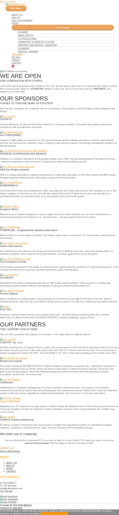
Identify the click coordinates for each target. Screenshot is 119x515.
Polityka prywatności (57, 513)
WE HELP (16, 57)
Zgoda (43, 513)
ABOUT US (17, 15)
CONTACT (17, 63)
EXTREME (23, 32)
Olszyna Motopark (10, 401)
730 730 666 (6, 491)
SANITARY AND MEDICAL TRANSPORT (37, 45)
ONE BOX (17, 508)
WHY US (16, 17)
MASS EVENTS (25, 35)
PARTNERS (17, 54)
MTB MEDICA (25, 505)
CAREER (16, 60)
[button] (6, 448)
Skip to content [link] (7, 1)
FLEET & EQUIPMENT (22, 20)
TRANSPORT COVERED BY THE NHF (36, 42)
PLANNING (23, 48)
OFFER (15, 23)
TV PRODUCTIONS (27, 38)
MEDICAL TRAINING (28, 51)
